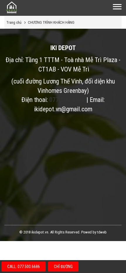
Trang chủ (13, 22)
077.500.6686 (67, 99)
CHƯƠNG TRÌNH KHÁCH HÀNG (51, 22)
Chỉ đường (63, 266)
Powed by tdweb (94, 232)
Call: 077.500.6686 (23, 266)
